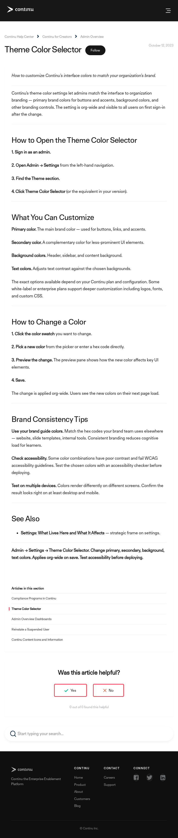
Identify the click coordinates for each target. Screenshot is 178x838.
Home (78, 777)
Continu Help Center (19, 36)
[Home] (20, 9)
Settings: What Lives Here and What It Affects (63, 532)
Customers (82, 799)
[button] (165, 10)
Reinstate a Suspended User (30, 629)
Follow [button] (95, 50)
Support (110, 785)
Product (80, 785)
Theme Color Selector (26, 609)
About (78, 791)
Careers (109, 777)
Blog (77, 806)
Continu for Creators (57, 36)
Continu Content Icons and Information (37, 639)
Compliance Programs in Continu (34, 598)
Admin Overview (92, 36)
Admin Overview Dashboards (31, 619)
